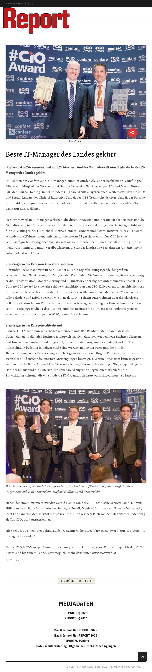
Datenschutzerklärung (52, 646)
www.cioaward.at (104, 553)
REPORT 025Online (76, 641)
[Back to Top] (142, 656)
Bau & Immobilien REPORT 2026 (75, 635)
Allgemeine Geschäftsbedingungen (92, 646)
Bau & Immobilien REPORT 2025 (75, 630)
